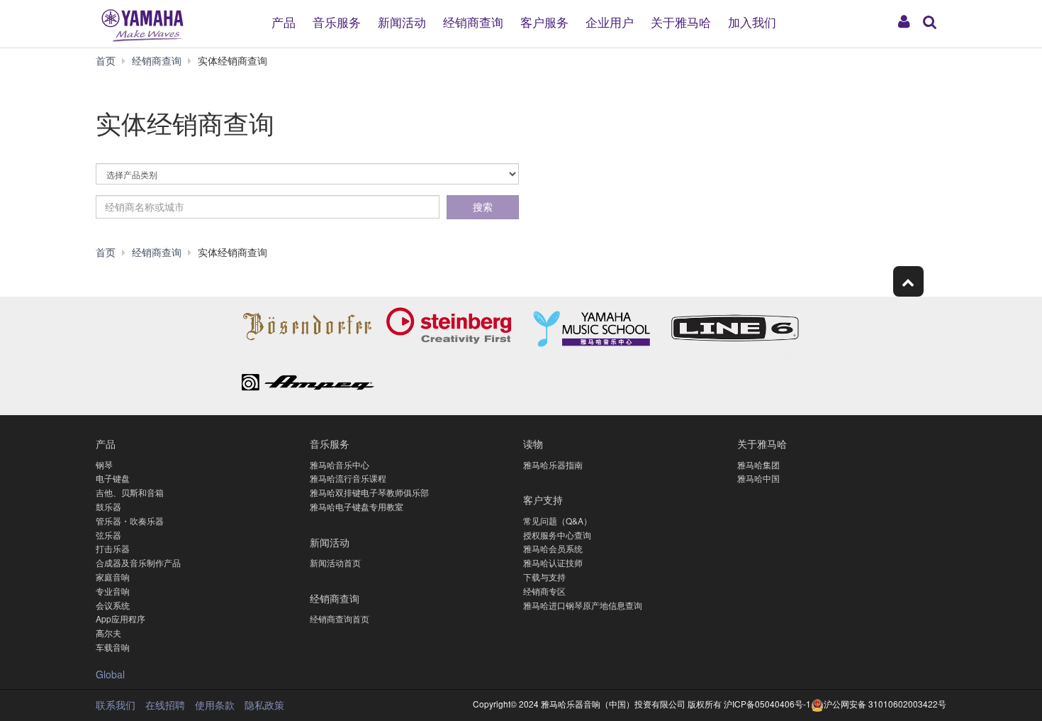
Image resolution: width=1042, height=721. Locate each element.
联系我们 (115, 705)
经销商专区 (544, 591)
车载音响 (113, 647)
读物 (533, 443)
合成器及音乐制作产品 (138, 562)
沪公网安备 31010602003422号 (885, 704)
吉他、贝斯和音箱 (130, 492)
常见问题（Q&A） (557, 520)
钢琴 (104, 464)
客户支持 (543, 499)
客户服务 (544, 21)
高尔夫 (108, 633)
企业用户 (610, 21)
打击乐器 (113, 548)
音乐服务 (337, 21)
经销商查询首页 (339, 618)
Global (110, 674)
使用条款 (215, 705)
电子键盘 (113, 478)
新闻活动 (402, 21)
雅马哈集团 (758, 464)
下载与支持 (544, 577)
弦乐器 (108, 535)
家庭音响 (113, 577)
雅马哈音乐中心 (339, 464)
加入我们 (752, 21)
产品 (283, 21)
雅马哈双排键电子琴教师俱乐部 (369, 492)
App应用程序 (120, 618)
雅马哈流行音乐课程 (348, 478)
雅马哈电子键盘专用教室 (356, 506)
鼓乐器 (108, 506)
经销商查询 (473, 21)
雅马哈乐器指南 (553, 464)
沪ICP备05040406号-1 (766, 704)
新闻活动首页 (335, 562)
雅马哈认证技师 (553, 562)
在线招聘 (165, 705)
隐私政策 (264, 705)
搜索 (483, 206)
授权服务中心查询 (557, 535)
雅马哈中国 (758, 478)
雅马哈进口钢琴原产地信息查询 (582, 605)
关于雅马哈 (681, 21)
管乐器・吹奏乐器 (130, 520)
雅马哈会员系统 (553, 548)
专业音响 (113, 591)
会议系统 (113, 605)
